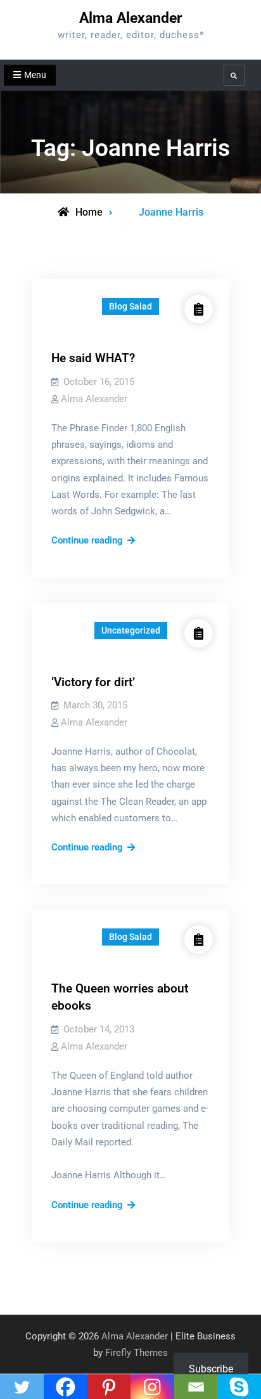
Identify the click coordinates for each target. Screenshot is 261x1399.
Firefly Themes (136, 1352)
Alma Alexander (130, 18)
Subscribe (211, 1369)
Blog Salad (130, 306)
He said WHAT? (93, 358)
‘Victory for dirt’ (93, 682)
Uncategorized (130, 630)
